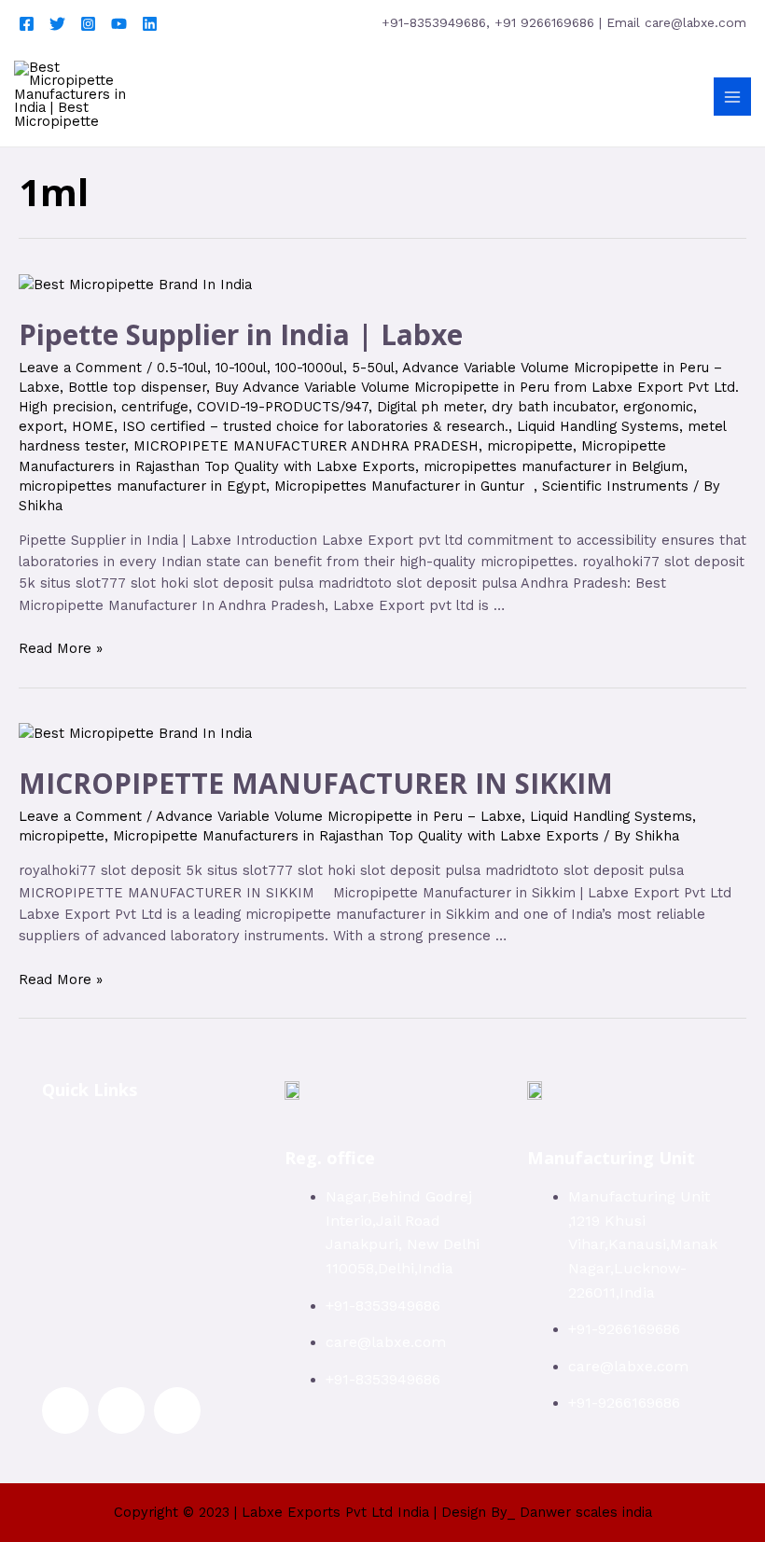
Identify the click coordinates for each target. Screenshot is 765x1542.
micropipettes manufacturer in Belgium (554, 466)
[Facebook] (27, 24)
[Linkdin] (150, 24)
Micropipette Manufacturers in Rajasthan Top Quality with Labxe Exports (356, 835)
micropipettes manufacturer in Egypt (142, 486)
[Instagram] (88, 24)
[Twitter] (57, 24)
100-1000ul (309, 367)
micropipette (530, 446)
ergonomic (658, 406)
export (41, 426)
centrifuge (154, 406)
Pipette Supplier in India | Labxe (241, 334)
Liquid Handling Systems (598, 426)
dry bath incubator (553, 406)
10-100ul (241, 367)
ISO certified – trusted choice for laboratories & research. (315, 426)
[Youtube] (119, 24)
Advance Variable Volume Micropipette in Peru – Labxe (339, 816)
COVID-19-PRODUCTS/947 (283, 406)
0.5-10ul (182, 367)
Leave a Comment (80, 367)
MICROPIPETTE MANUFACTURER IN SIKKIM (316, 783)
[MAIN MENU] (732, 96)
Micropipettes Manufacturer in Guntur (404, 486)
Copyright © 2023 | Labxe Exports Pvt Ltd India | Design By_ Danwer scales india (383, 1512)
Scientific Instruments (615, 486)
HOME (93, 426)
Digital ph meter (430, 406)
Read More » (61, 648)
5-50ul (373, 367)
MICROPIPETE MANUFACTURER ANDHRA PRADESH (306, 446)
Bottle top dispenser (137, 387)
